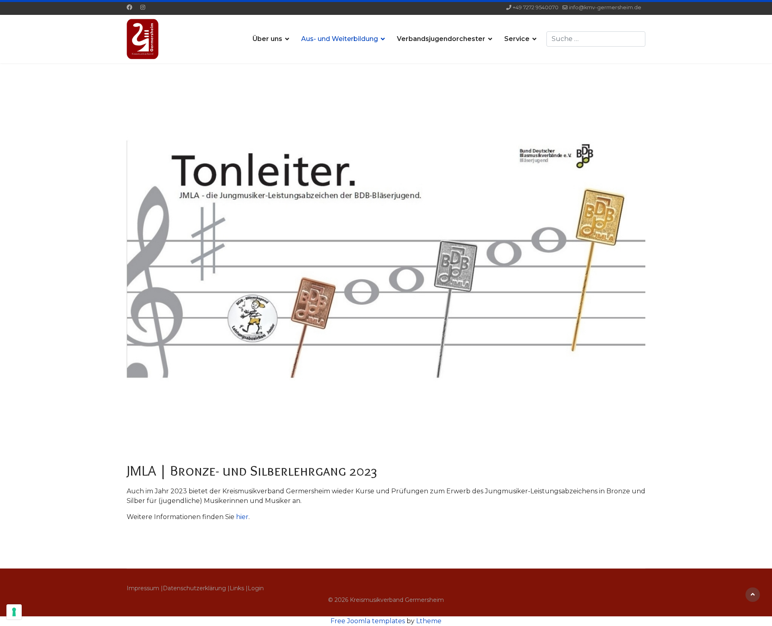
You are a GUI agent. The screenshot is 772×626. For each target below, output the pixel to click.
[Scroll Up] (752, 594)
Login (256, 588)
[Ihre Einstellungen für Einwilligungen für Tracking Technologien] (14, 612)
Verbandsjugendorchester (441, 39)
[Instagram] (142, 7)
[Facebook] (129, 7)
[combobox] (595, 39)
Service (517, 39)
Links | (239, 588)
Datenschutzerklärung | (196, 588)
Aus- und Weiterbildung (339, 39)
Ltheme (428, 621)
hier (242, 517)
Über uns (267, 39)
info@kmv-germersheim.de (605, 7)
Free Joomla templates (368, 621)
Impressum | (145, 588)
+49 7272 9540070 (535, 7)
